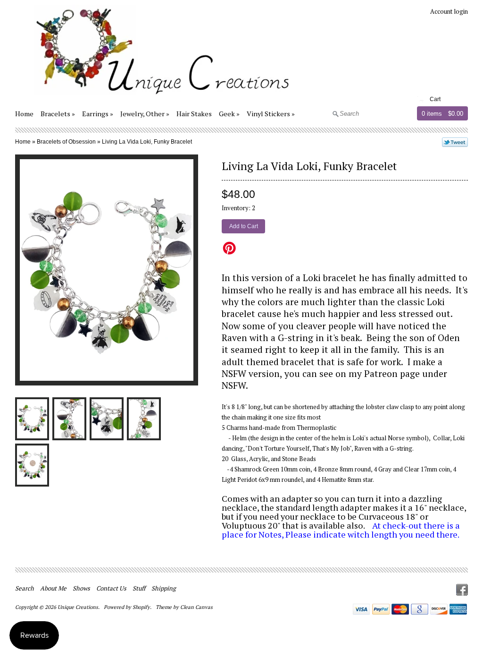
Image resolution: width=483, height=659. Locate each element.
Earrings (95, 113)
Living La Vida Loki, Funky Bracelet (147, 141)
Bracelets (55, 113)
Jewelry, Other (142, 113)
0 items (432, 113)
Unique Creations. (79, 607)
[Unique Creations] (154, 97)
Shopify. (143, 607)
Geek (227, 113)
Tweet (455, 142)
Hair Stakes (194, 113)
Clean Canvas (196, 607)
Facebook (462, 590)
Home (24, 113)
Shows (81, 588)
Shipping (163, 588)
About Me (53, 588)
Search (24, 588)
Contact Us (111, 588)
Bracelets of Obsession (66, 141)
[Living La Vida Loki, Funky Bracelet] (32, 418)
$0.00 (455, 113)
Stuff (139, 588)
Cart (435, 99)
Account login (449, 11)
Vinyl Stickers (268, 113)
